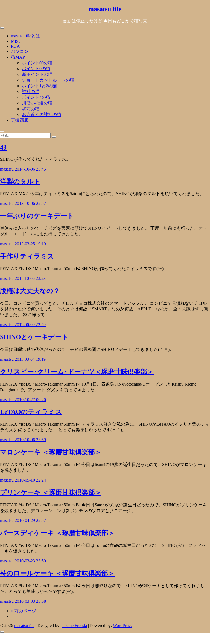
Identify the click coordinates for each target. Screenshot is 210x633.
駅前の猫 (30, 108)
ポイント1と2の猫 (39, 85)
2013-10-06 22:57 (30, 203)
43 (3, 147)
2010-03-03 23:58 (30, 601)
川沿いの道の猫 (37, 103)
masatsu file (105, 9)
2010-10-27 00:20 (30, 399)
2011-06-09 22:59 (30, 324)
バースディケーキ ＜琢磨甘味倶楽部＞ (57, 532)
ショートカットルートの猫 (48, 80)
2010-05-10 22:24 (30, 480)
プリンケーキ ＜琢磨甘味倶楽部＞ (50, 492)
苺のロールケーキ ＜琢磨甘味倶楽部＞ (57, 573)
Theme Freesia (74, 625)
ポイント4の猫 (36, 97)
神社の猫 (30, 91)
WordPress (122, 625)
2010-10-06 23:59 (30, 439)
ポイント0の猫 (36, 68)
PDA (15, 46)
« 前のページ (23, 610)
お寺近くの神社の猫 (41, 114)
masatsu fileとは (25, 36)
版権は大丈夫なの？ (30, 290)
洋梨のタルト (20, 181)
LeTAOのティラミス (31, 411)
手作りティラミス (27, 256)
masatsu (7, 169)
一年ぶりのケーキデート (37, 215)
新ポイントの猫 (37, 74)
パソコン (19, 51)
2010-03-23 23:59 (30, 561)
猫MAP (18, 57)
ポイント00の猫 (37, 63)
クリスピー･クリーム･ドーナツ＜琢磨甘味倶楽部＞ (77, 371)
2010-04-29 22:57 (30, 520)
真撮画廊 (19, 120)
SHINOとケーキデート (34, 337)
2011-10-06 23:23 (30, 278)
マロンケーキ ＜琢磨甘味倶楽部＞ (50, 452)
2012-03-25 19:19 (30, 243)
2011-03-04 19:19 (30, 359)
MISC (16, 41)
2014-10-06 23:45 (30, 169)
